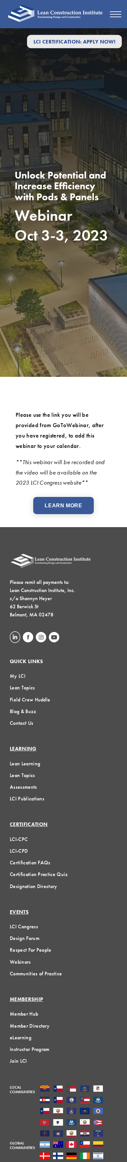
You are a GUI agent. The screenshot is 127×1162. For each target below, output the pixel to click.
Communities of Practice (36, 973)
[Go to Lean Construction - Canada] (71, 1145)
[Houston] (45, 1112)
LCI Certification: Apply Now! (74, 41)
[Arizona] (45, 1089)
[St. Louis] (85, 1134)
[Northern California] (85, 1123)
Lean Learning (25, 763)
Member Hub (24, 1013)
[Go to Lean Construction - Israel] (98, 1156)
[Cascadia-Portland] (85, 1089)
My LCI (17, 676)
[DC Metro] (71, 1101)
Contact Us (21, 723)
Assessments (23, 787)
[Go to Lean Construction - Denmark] (45, 1156)
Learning (23, 748)
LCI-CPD (19, 850)
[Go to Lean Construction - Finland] (58, 1156)
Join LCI (18, 1060)
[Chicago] (98, 1089)
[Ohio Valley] (45, 1134)
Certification (29, 824)
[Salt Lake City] (58, 1134)
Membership (26, 999)
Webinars (20, 961)
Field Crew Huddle (30, 699)
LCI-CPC (19, 839)
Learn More (63, 505)
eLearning (20, 1037)
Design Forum (24, 938)
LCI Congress (24, 926)
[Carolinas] (71, 1089)
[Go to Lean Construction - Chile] (85, 1145)
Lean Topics (22, 687)
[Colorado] (45, 1101)
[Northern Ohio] (98, 1123)
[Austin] (58, 1089)
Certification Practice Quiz (39, 874)
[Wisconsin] (98, 1134)
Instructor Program (29, 1049)
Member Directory (29, 1025)
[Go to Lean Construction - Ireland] (85, 1156)
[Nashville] (45, 1123)
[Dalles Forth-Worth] (58, 1101)
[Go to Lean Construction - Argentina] (45, 1145)
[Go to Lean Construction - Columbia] (98, 1145)
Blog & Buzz (23, 711)
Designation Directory (33, 886)
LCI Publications (27, 798)
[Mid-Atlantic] (85, 1112)
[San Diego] (71, 1134)
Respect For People (30, 949)
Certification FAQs (30, 862)
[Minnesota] (98, 1112)
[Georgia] (85, 1101)
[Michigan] (71, 1112)
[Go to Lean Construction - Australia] (58, 1145)
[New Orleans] (71, 1123)
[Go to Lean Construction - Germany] (71, 1156)
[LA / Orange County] (58, 1112)
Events (19, 912)
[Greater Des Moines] (98, 1101)
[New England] (58, 1123)
